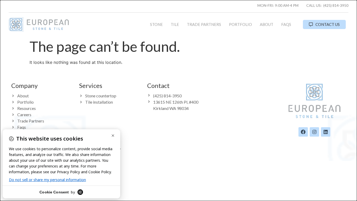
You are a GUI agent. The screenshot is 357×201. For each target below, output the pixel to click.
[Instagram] (314, 132)
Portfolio (240, 24)
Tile (175, 24)
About (266, 24)
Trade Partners (204, 24)
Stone (156, 24)
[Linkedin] (325, 132)
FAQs (286, 24)
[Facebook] (303, 132)
